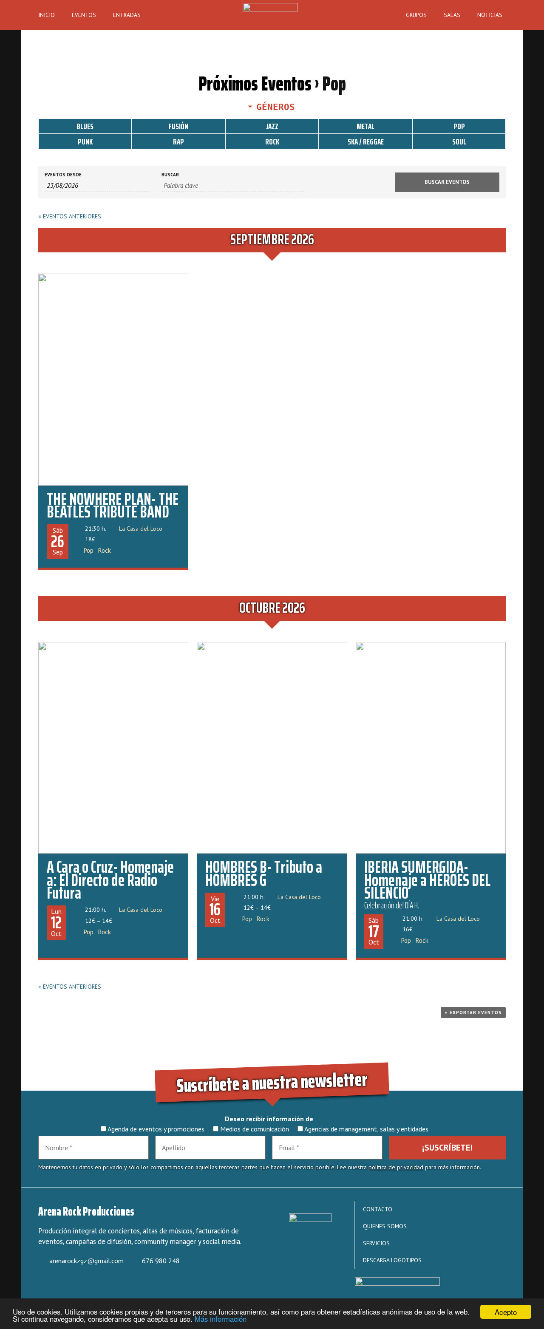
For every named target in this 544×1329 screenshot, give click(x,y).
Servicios (376, 1243)
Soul (459, 141)
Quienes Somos (385, 1226)
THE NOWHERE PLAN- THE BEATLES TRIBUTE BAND (112, 506)
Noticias (489, 15)
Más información (220, 1319)
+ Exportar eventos (473, 1012)
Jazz (272, 126)
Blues (85, 126)
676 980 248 (161, 1260)
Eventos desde (63, 174)
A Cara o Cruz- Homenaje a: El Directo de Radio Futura (110, 880)
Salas (452, 15)
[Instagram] (75, 1286)
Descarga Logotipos (392, 1260)
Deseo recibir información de (269, 1118)
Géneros (275, 107)
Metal (365, 126)
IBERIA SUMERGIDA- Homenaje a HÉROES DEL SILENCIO (427, 880)
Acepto (506, 1311)
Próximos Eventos (255, 83)
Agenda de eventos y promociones (155, 1129)
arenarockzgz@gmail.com (86, 1260)
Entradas (127, 15)
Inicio (46, 15)
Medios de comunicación (253, 1129)
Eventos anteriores (69, 216)
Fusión (178, 126)
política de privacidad (395, 1167)
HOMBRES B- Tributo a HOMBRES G (263, 874)
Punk (85, 141)
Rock (272, 141)
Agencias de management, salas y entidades (365, 1129)
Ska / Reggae (366, 141)
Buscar (170, 174)
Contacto (377, 1209)
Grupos (416, 15)
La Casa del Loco (140, 528)
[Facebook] (50, 1286)
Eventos (84, 15)
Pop (459, 126)
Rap (178, 141)
